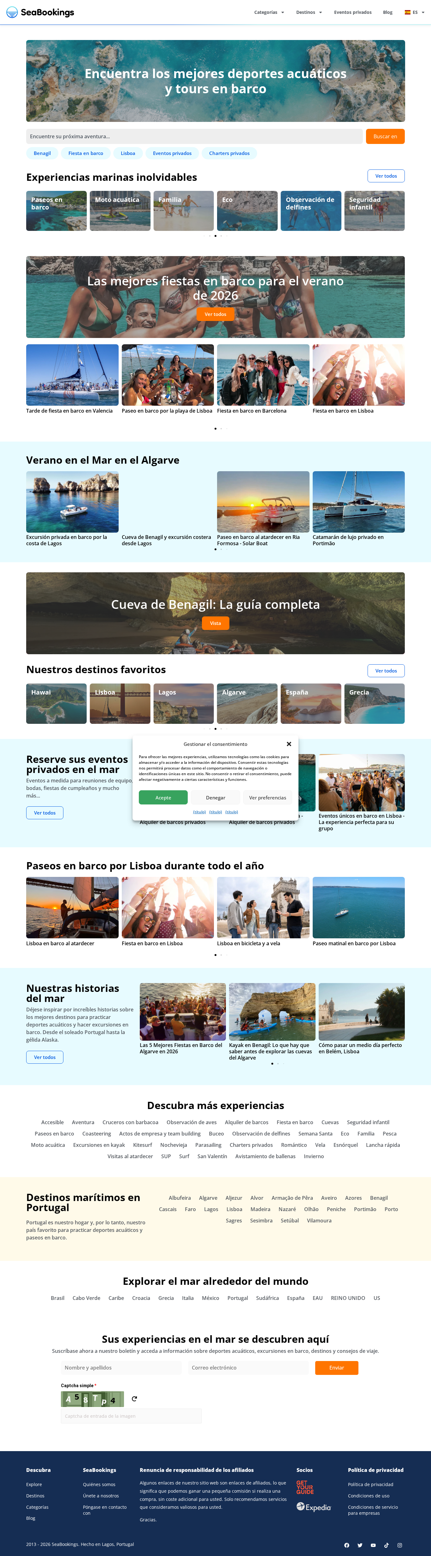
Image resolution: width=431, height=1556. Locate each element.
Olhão (311, 1209)
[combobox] (194, 136)
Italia (188, 1298)
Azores (353, 1197)
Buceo (216, 1133)
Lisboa (105, 692)
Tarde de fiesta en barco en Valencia (69, 410)
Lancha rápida (383, 1144)
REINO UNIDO (348, 1298)
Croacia (141, 1298)
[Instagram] (400, 1545)
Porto (391, 1209)
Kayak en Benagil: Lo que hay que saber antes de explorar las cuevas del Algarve (270, 1051)
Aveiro (329, 1197)
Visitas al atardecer (130, 1156)
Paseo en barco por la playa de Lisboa (167, 410)
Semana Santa (315, 1133)
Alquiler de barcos (247, 1122)
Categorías (265, 12)
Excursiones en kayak (99, 1144)
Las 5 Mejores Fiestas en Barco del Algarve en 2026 (181, 1048)
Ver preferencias (267, 797)
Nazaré (287, 1209)
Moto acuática (53, 199)
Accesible (52, 1122)
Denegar (215, 797)
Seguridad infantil (301, 203)
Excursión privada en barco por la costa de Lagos (66, 540)
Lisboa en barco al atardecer (60, 943)
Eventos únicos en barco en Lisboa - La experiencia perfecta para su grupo (361, 822)
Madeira (260, 1209)
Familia (106, 199)
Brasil (57, 1298)
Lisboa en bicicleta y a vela (248, 943)
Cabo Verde (86, 1298)
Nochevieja (173, 1144)
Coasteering (96, 1133)
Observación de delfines (246, 203)
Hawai (41, 692)
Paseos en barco (54, 1133)
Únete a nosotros (101, 1496)
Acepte (163, 797)
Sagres (234, 1220)
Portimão (365, 1209)
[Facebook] (347, 1545)
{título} (199, 812)
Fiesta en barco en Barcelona (251, 410)
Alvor (257, 1197)
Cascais (168, 1209)
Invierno (314, 1156)
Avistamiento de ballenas (265, 1156)
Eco (163, 199)
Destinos (305, 12)
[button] (289, 744)
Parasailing (208, 1144)
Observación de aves (373, 203)
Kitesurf (142, 1144)
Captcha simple (78, 1385)
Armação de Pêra (292, 1197)
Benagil (379, 1197)
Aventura (83, 1122)
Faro (190, 1209)
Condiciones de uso (368, 1496)
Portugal (237, 1298)
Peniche (336, 1209)
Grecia (359, 692)
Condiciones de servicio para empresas (373, 1510)
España (297, 692)
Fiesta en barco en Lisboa (343, 410)
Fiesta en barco (295, 1122)
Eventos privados (353, 12)
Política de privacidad (370, 1484)
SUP (166, 1156)
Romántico (294, 1144)
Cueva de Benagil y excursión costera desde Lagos (166, 540)
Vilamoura (319, 1220)
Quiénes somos (99, 1484)
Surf (184, 1156)
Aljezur (234, 1197)
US (377, 1298)
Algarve (234, 692)
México (210, 1298)
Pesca (390, 1133)
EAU (318, 1298)
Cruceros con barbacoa (130, 1122)
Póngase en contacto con (105, 1510)
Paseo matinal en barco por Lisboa (354, 943)
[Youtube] (373, 1545)
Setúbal (290, 1220)
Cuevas (330, 1122)
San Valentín (212, 1156)
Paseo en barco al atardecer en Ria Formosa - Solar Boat (258, 540)
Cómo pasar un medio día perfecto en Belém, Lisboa (360, 1048)
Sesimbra (261, 1220)
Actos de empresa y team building (160, 1133)
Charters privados (251, 1144)
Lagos (167, 692)
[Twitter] (360, 1545)
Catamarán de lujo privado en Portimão (348, 540)
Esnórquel (346, 1144)
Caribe (116, 1298)
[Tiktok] (386, 1545)
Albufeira (180, 1197)
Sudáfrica (267, 1298)
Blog (388, 12)
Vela (320, 1144)
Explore (34, 1484)
